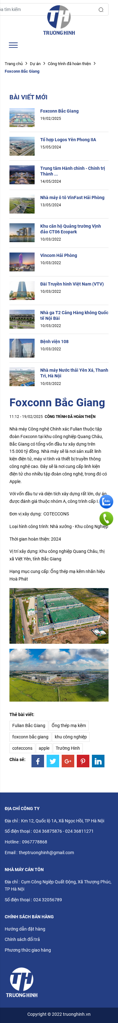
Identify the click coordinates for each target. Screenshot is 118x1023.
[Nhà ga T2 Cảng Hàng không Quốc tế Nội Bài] (22, 318)
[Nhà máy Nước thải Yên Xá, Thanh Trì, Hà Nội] (22, 376)
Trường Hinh (68, 748)
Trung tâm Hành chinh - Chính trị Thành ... (72, 171)
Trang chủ (14, 63)
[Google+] (68, 761)
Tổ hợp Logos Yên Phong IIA (68, 139)
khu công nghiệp (71, 736)
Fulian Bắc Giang (28, 725)
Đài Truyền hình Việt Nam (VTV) (72, 283)
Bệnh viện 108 (54, 341)
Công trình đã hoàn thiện (69, 63)
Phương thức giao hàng (28, 950)
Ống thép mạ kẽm (69, 725)
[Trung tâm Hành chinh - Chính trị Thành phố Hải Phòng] (22, 174)
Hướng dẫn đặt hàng (25, 928)
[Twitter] (53, 761)
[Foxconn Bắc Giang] (22, 117)
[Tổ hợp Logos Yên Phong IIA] (22, 145)
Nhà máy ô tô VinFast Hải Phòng (72, 197)
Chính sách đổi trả (22, 939)
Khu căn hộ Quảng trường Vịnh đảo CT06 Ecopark (70, 229)
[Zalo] (106, 502)
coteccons (22, 748)
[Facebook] (37, 761)
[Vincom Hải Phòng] (22, 261)
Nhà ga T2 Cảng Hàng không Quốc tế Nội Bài (74, 315)
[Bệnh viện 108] (22, 347)
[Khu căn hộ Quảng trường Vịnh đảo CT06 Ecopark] (22, 232)
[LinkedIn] (98, 761)
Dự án (35, 63)
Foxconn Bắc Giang (59, 111)
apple (44, 748)
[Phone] (106, 518)
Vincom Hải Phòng (58, 255)
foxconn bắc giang (30, 736)
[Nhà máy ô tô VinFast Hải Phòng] (22, 203)
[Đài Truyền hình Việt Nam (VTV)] (22, 289)
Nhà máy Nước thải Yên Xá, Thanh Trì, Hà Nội (74, 373)
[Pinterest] (83, 761)
